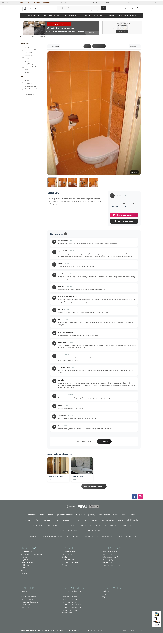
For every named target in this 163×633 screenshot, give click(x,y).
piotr (59, 319)
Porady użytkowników (29, 602)
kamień (76, 520)
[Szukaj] (103, 8)
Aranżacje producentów (111, 565)
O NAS (132, 15)
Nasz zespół (25, 573)
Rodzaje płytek (27, 594)
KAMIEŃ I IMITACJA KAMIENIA (72, 15)
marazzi (47, 520)
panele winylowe (37, 525)
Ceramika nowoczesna (69, 562)
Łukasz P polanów (64, 367)
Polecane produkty (109, 562)
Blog (103, 596)
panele (94, 520)
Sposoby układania (28, 599)
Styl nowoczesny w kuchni (71, 607)
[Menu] (160, 612)
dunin (38, 520)
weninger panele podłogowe (112, 520)
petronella (61, 286)
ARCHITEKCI (122, 15)
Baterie (64, 568)
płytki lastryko (132, 520)
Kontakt (24, 576)
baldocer (66, 520)
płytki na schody (54, 525)
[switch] (157, 625)
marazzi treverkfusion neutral (71, 530)
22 (59, 426)
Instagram (105, 594)
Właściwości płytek (28, 596)
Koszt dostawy (26, 552)
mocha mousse (126, 525)
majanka (61, 274)
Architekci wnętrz (68, 594)
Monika (60, 309)
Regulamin (25, 559)
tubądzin (28, 520)
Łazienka (87, 46)
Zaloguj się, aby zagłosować (125, 215)
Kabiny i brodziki (67, 559)
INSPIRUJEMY (101, 15)
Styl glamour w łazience (70, 610)
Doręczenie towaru (28, 562)
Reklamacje (25, 565)
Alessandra (62, 395)
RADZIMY (111, 15)
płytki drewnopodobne (66, 515)
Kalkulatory (25, 604)
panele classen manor (95, 530)
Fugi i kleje (25, 607)
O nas (23, 570)
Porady (24, 591)
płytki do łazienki (70, 525)
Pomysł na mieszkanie (69, 596)
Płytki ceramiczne (33, 15)
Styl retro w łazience (69, 599)
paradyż (132, 515)
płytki (86, 520)
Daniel (60, 263)
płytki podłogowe (46, 515)
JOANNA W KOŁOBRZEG (66, 297)
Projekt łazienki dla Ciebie (71, 591)
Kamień (64, 565)
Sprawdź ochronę (122, 31)
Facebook (105, 591)
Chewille (61, 380)
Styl (22, 77)
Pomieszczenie (25, 43)
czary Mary (62, 415)
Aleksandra (62, 342)
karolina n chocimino (65, 332)
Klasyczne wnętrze (99, 46)
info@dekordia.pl (51, 3)
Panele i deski (66, 554)
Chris (60, 405)
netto (57, 520)
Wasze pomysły (107, 554)
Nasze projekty (107, 559)
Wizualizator (106, 568)
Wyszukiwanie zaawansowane (98, 10)
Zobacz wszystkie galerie (93, 486)
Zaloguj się (105, 441)
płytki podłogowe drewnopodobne (112, 515)
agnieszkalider (63, 240)
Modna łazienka (67, 612)
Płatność (24, 557)
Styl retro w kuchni (68, 602)
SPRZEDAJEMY (89, 15)
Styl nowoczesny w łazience (72, 604)
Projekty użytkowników (110, 557)
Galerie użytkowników (110, 552)
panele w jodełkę (110, 525)
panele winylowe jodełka (90, 525)
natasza (60, 355)
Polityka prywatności (29, 568)
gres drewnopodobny (87, 515)
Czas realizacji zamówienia (31, 554)
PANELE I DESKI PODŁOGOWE (52, 15)
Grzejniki (64, 557)
